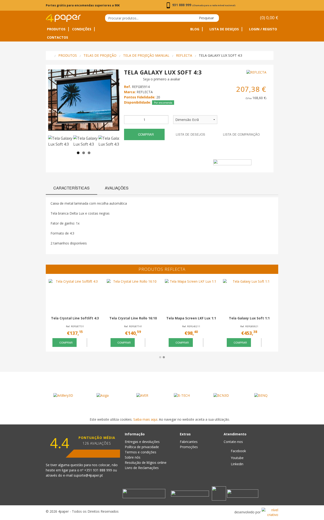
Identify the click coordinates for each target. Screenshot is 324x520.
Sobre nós (132, 457)
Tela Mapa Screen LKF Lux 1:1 (191, 318)
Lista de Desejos (223, 29)
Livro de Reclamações (142, 467)
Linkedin (236, 464)
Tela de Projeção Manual (146, 55)
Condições (81, 29)
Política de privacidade (142, 447)
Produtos (56, 29)
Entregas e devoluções (142, 441)
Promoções (189, 447)
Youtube (237, 458)
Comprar (145, 134)
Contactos (57, 37)
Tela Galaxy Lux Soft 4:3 (220, 55)
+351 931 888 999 (98, 470)
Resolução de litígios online (146, 462)
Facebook (238, 451)
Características (71, 188)
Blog (194, 29)
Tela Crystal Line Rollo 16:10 (133, 318)
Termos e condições (140, 452)
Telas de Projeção (99, 55)
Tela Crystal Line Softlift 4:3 (75, 318)
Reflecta (184, 55)
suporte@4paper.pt (88, 475)
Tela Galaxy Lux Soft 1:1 (249, 318)
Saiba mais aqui (145, 419)
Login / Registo (262, 29)
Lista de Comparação (241, 134)
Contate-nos (233, 441)
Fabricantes (189, 441)
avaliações (117, 188)
